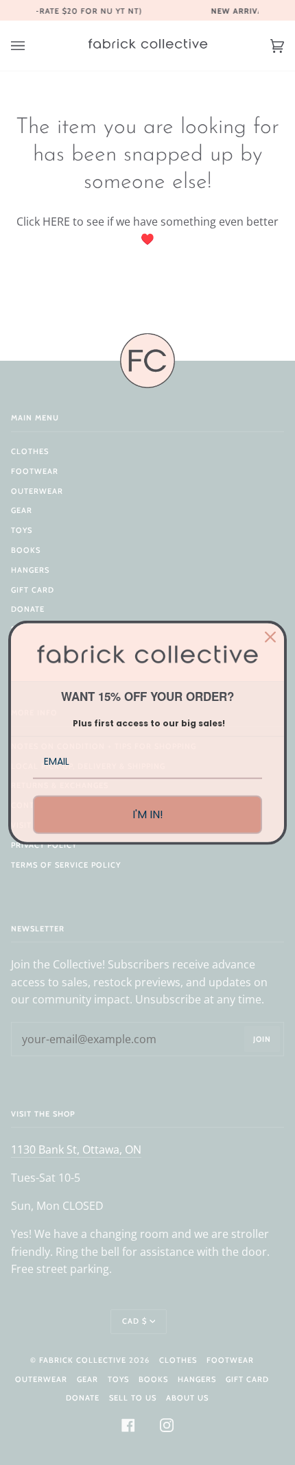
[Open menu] (31, 46)
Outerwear (37, 491)
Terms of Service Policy (66, 865)
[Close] (270, 637)
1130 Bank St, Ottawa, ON (76, 1149)
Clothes (30, 451)
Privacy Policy (44, 845)
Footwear (34, 471)
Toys (21, 530)
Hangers (30, 570)
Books (25, 550)
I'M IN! (147, 814)
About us (187, 1398)
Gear (21, 510)
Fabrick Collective (82, 1360)
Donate (28, 609)
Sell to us (132, 1398)
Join (262, 1039)
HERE (56, 221)
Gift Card (32, 590)
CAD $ (134, 1321)
